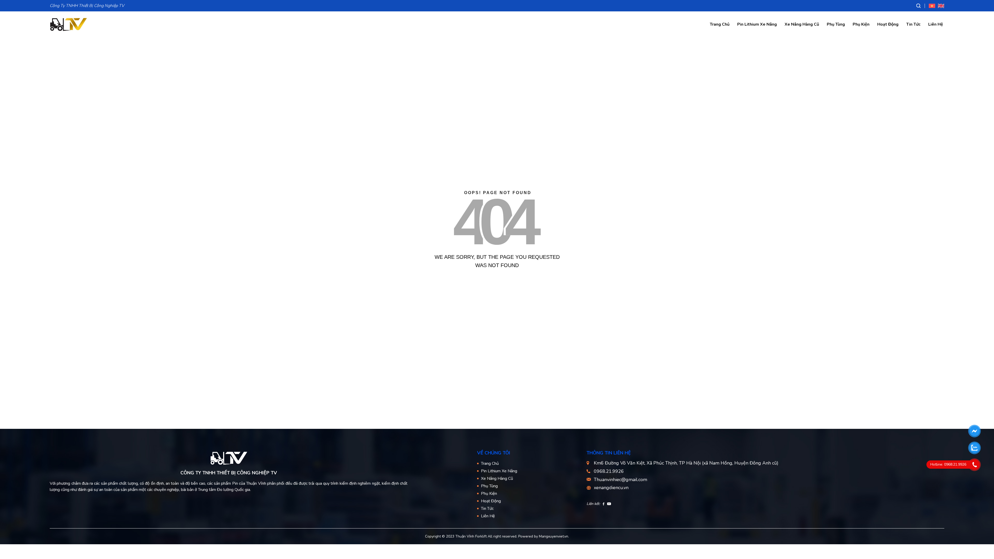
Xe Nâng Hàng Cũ (802, 24)
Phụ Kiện (861, 24)
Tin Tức (913, 24)
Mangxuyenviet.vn (553, 536)
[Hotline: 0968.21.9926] (974, 464)
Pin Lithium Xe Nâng (757, 24)
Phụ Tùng (836, 24)
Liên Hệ (935, 24)
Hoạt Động (887, 24)
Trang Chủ (719, 24)
